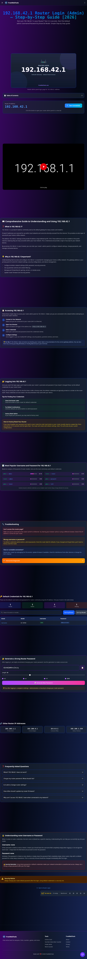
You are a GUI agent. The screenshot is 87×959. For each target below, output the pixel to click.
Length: (5, 672)
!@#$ (68, 678)
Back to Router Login (44, 888)
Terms (67, 947)
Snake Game (48, 944)
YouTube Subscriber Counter (53, 942)
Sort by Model (81, 612)
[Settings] (84, 2)
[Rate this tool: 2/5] (73, 893)
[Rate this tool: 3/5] (77, 893)
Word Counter (49, 947)
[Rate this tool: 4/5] (80, 893)
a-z (26, 678)
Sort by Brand (68, 612)
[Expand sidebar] (2, 2)
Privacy (68, 944)
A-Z (5, 678)
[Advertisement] (43, 39)
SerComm (4, 623)
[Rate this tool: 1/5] (70, 893)
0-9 (47, 678)
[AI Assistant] (82, 954)
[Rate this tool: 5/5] (84, 893)
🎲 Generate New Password (43, 683)
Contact (68, 942)
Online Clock (48, 939)
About (67, 939)
